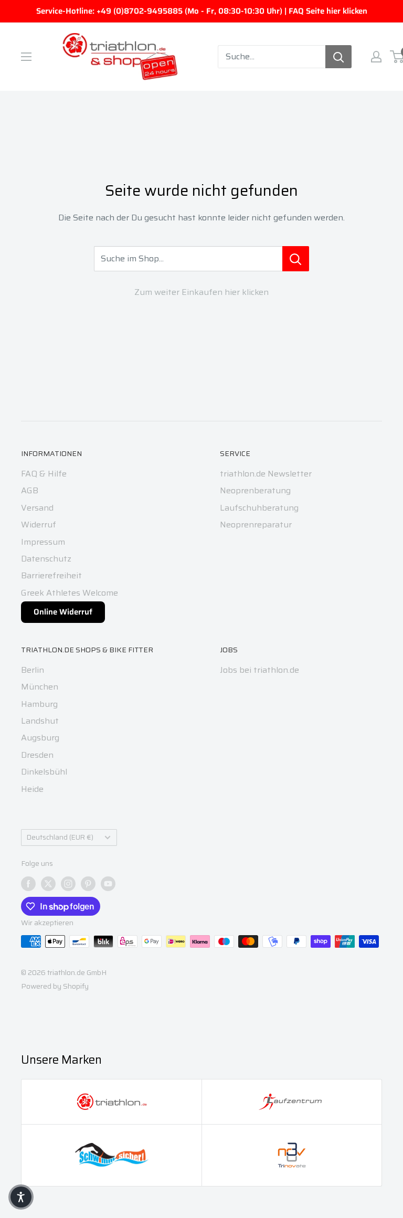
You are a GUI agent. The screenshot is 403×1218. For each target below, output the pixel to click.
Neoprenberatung (255, 490)
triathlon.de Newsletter (266, 473)
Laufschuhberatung (259, 507)
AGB (29, 490)
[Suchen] (338, 56)
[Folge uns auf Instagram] (68, 883)
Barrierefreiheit (51, 575)
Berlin (32, 669)
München (39, 686)
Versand (37, 507)
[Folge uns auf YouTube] (108, 883)
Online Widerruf (63, 612)
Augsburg (40, 737)
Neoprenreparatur (256, 524)
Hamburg (39, 704)
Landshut (40, 720)
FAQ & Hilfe (44, 473)
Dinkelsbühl (44, 771)
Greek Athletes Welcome (69, 592)
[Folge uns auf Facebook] (28, 883)
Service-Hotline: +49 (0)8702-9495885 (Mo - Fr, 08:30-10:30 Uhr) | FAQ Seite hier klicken (201, 11)
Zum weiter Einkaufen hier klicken (201, 292)
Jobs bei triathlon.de (259, 669)
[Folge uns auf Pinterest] (88, 883)
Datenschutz (46, 558)
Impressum (43, 541)
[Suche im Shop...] (295, 258)
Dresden (37, 754)
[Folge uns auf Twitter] (48, 883)
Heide (32, 789)
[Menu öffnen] (26, 56)
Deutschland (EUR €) (60, 837)
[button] (21, 1197)
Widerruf (38, 524)
